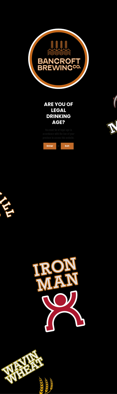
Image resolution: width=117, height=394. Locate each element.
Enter (50, 146)
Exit (67, 146)
